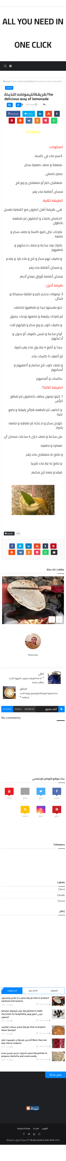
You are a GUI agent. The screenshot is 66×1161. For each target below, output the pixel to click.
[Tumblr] (57, 114)
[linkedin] (40, 114)
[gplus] (44, 1134)
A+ (9, 105)
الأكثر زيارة (33, 990)
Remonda (30, 104)
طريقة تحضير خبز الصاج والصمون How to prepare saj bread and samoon (25, 999)
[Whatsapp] (54, 121)
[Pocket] (45, 121)
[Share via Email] (54, 552)
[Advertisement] (33, 950)
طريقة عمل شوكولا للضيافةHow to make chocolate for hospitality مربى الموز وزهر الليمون (21, 1014)
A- (18, 105)
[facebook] (12, 546)
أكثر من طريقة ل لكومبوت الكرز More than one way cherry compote (24, 1041)
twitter (30, 114)
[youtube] (34, 1134)
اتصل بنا (36, 1128)
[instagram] (39, 1134)
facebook (14, 114)
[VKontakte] (29, 121)
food (9, 88)
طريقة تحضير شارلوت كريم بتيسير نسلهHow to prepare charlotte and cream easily (24, 1054)
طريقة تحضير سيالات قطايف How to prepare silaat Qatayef (23, 1028)
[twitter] (20, 546)
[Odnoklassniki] (37, 121)
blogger (7, 709)
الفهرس (45, 1128)
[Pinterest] (12, 121)
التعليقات (54, 990)
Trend (62, 901)
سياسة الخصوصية (23, 1128)
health (62, 895)
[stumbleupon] (48, 114)
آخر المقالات (12, 990)
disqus (18, 709)
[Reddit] (20, 121)
